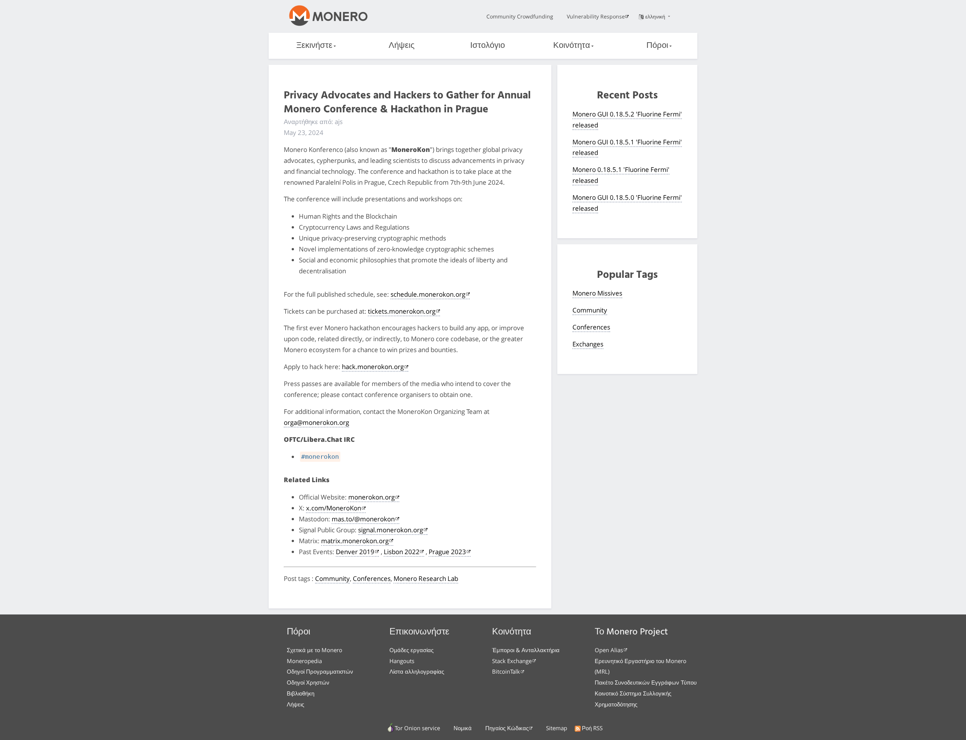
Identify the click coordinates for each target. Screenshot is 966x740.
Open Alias (609, 650)
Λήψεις (402, 45)
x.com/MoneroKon (333, 508)
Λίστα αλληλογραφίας (416, 671)
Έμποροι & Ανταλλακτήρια (526, 650)
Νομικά (463, 728)
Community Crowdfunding (519, 16)
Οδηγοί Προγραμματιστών (320, 671)
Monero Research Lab (426, 578)
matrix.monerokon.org (355, 540)
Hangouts (401, 661)
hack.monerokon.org (373, 366)
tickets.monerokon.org (401, 311)
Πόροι (657, 45)
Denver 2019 (355, 551)
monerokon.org (371, 497)
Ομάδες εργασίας (411, 650)
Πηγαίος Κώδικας (507, 728)
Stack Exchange (512, 661)
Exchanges (587, 344)
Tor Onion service (417, 728)
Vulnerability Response (596, 16)
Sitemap (556, 728)
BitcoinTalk (506, 671)
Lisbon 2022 (402, 551)
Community (332, 578)
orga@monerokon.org (316, 422)
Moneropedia (304, 661)
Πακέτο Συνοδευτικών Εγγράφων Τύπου (646, 682)
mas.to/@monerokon (363, 519)
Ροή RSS (592, 728)
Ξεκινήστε (314, 45)
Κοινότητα (571, 45)
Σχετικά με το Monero (314, 650)
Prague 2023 (447, 551)
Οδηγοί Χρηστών (308, 682)
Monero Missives (597, 293)
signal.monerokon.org (390, 530)
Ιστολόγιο (487, 45)
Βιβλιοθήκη (300, 693)
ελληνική (656, 16)
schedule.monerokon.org (428, 294)
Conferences (372, 578)
